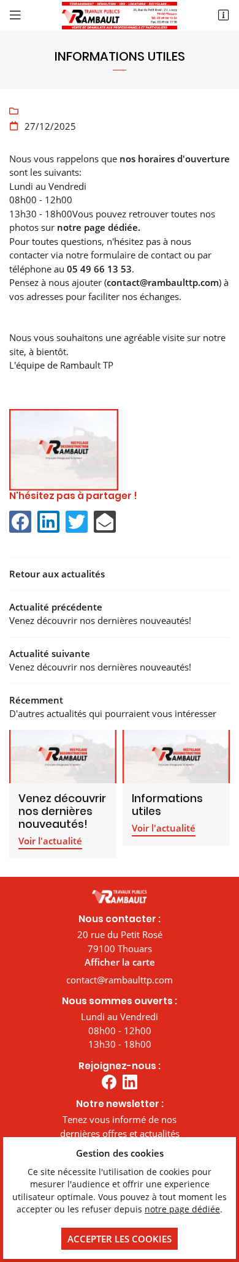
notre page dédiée (182, 1209)
